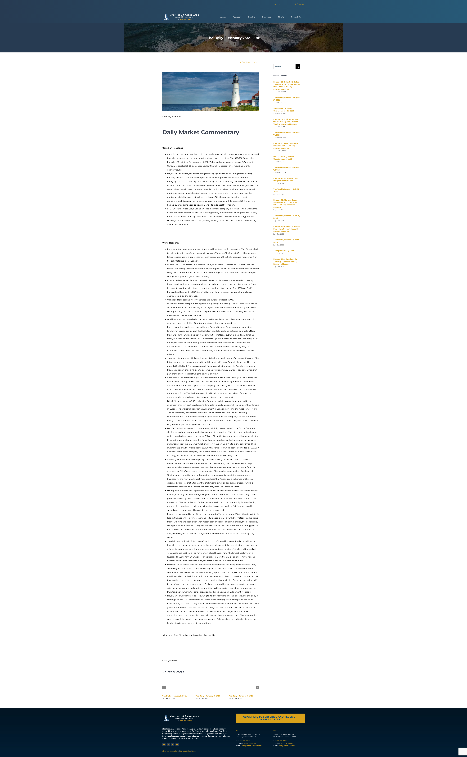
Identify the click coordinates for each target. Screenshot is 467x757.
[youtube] (177, 744)
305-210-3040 (281, 741)
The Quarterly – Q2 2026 (284, 251)
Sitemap (166, 751)
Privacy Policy (185, 751)
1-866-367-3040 (250, 743)
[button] (164, 687)
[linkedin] (172, 744)
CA (275, 4)
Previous (246, 62)
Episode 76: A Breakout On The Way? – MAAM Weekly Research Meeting (285, 261)
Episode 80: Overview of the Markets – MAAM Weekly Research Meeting (285, 145)
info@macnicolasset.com (252, 746)
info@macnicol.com (287, 746)
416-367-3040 (244, 741)
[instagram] (168, 744)
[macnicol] (180, 14)
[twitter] (164, 744)
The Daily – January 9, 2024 (174, 696)
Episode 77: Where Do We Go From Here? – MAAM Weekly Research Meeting (286, 228)
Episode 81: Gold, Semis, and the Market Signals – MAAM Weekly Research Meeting (286, 121)
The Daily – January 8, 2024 (208, 696)
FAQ (194, 751)
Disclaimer (174, 751)
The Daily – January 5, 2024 (241, 696)
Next (255, 62)
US (279, 4)
